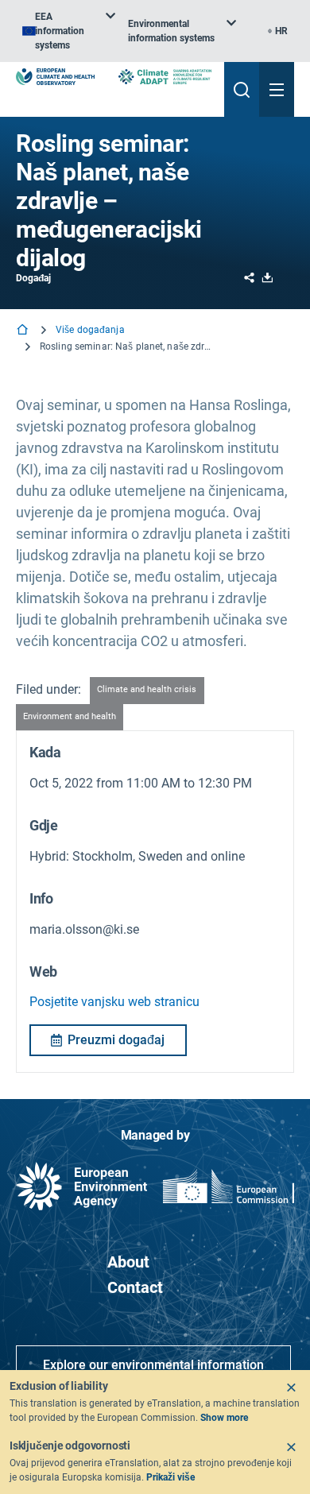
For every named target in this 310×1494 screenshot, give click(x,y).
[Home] (24, 331)
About (128, 1261)
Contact (135, 1287)
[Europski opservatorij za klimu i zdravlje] (55, 76)
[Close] (290, 1387)
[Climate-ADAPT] (164, 76)
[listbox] (69, 31)
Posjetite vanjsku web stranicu (114, 1001)
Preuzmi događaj (116, 1039)
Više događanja (90, 329)
